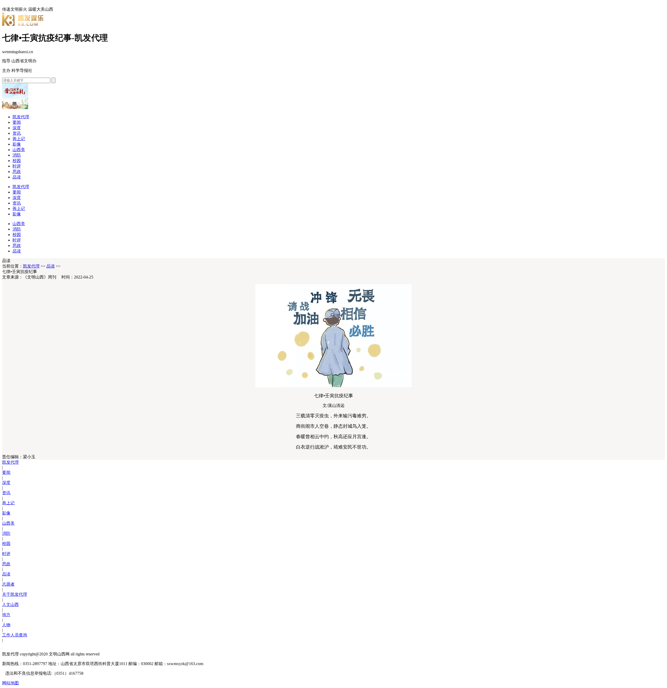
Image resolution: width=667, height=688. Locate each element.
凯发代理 (21, 117)
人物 (6, 625)
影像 (17, 144)
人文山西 (10, 604)
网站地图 (10, 683)
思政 (17, 171)
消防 (17, 155)
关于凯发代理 (14, 594)
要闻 (17, 122)
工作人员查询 (14, 635)
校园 (17, 160)
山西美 (19, 149)
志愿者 (8, 584)
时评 (17, 166)
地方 (6, 614)
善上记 (19, 139)
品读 (17, 177)
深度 (17, 128)
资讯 (17, 133)
